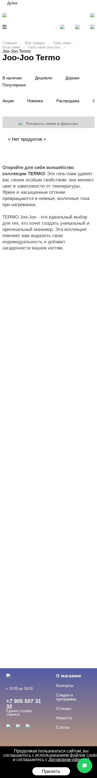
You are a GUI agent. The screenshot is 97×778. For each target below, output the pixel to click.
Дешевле (43, 78)
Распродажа (67, 100)
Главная (9, 43)
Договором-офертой (68, 759)
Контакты (65, 686)
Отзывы (63, 708)
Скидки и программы (66, 697)
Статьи (62, 727)
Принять (51, 771)
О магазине (68, 676)
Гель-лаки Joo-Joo (44, 47)
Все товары (35, 43)
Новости (64, 718)
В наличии (12, 78)
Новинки (35, 100)
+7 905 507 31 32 (23, 703)
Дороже (72, 78)
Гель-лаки (62, 43)
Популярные (14, 85)
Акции (8, 100)
